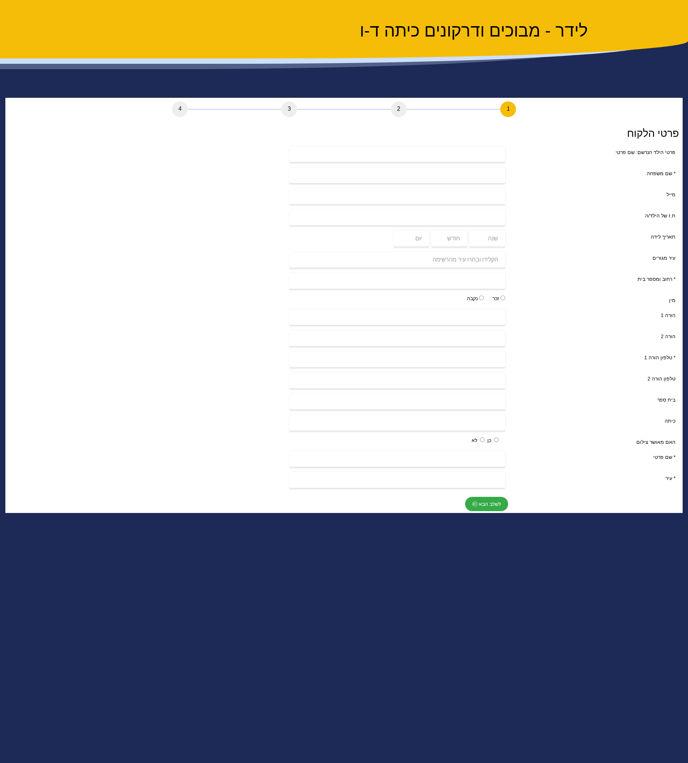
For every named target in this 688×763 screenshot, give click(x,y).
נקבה (473, 298)
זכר (496, 298)
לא (475, 440)
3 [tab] (289, 109)
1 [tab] (508, 109)
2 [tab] (398, 109)
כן (490, 440)
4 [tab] (180, 109)
